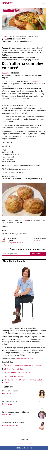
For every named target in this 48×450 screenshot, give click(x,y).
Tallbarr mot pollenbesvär (14, 376)
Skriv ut (38, 240)
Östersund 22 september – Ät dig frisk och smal (22, 365)
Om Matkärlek (28, 443)
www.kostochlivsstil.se (24, 358)
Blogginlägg (6, 73)
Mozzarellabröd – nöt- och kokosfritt (18, 372)
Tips (5, 39)
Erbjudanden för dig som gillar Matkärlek (17, 41)
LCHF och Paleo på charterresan (16, 369)
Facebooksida (35, 81)
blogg (26, 220)
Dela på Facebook (24, 448)
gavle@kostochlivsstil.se (15, 243)
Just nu (6, 36)
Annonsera (19, 443)
